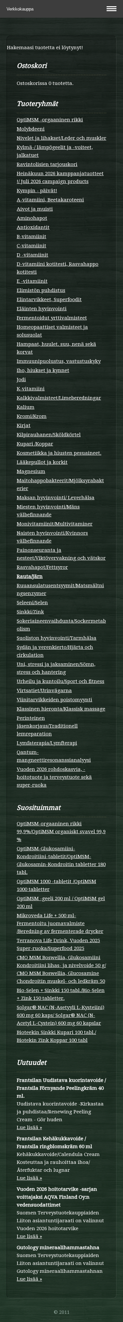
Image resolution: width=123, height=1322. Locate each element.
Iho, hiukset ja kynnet (43, 370)
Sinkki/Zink (30, 612)
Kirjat (24, 425)
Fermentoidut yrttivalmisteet (52, 318)
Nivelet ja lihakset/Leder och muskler (61, 138)
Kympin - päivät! (37, 191)
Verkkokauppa (21, 9)
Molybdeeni (31, 129)
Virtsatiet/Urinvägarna (44, 690)
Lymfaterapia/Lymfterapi (47, 743)
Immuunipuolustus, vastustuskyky (59, 361)
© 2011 (62, 1312)
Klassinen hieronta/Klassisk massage (61, 709)
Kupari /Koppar (35, 444)
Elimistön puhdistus (41, 290)
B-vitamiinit (31, 236)
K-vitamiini (31, 389)
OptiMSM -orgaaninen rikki (50, 120)
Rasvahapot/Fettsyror (42, 567)
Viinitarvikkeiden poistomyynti (54, 700)
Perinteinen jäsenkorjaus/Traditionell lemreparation (47, 726)
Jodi (21, 379)
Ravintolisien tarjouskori (47, 164)
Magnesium (31, 471)
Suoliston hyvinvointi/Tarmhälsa (56, 638)
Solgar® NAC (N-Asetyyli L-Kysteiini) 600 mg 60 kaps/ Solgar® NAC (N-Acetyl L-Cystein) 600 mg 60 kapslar (60, 1015)
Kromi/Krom (32, 416)
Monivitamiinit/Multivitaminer (54, 524)
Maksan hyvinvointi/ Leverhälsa (55, 498)
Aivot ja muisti (35, 209)
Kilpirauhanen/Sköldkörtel (49, 435)
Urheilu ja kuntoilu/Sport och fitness (60, 681)
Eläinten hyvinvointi (42, 309)
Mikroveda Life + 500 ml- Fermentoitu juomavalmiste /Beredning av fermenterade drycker (60, 923)
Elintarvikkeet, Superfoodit (49, 299)
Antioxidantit (33, 227)
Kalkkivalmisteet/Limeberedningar (59, 398)
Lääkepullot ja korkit (42, 462)
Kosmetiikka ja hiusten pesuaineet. (59, 453)
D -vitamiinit (32, 255)
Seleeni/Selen (32, 603)
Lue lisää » (29, 1127)
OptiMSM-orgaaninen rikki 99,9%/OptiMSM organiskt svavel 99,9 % (61, 831)
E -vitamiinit (32, 281)
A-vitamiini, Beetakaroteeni (50, 200)
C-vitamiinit (31, 246)
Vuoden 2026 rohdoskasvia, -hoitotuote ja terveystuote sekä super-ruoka (54, 777)
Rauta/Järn (30, 576)
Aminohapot (32, 218)
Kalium (25, 407)
